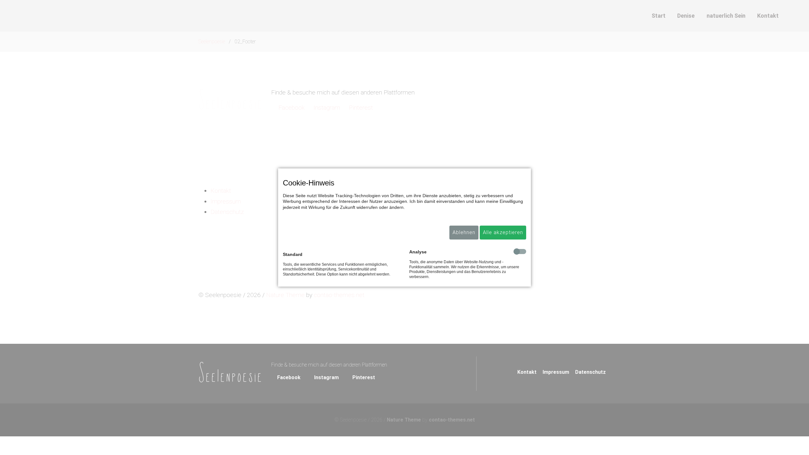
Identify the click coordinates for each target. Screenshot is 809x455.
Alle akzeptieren (503, 232)
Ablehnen (464, 232)
